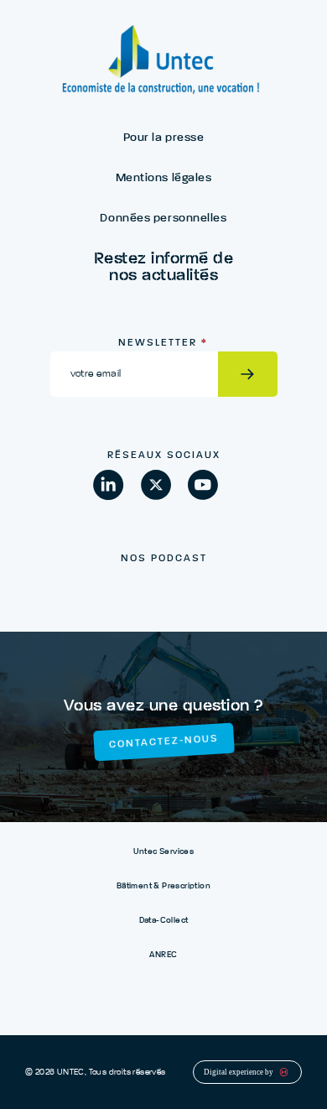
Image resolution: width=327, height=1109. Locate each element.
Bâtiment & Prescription (163, 886)
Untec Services (164, 851)
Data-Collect (164, 920)
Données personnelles (163, 218)
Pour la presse (164, 137)
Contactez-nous (163, 741)
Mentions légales (164, 178)
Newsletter (163, 343)
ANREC (163, 954)
